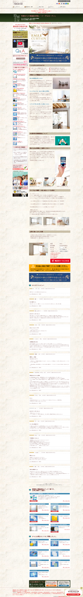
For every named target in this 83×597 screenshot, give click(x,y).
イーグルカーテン (53, 592)
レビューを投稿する (53, 257)
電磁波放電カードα (20, 592)
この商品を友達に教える (54, 254)
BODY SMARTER (60, 592)
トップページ (17, 6)
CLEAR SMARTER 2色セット (57, 593)
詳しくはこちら (67, 529)
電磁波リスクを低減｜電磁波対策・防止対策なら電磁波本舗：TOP (40, 23)
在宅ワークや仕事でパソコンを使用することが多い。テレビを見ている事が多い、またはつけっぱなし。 (20, 153)
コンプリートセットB (23, 593)
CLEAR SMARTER (34, 592)
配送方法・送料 (29, 6)
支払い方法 (41, 6)
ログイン (51, 6)
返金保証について (15, 591)
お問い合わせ (62, 6)
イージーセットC (30, 593)
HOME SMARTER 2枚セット (47, 593)
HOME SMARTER (27, 592)
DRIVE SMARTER (47, 592)
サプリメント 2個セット (20, 594)
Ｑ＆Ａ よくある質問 (23, 591)
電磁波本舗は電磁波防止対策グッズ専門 (64, 596)
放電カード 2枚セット (37, 593)
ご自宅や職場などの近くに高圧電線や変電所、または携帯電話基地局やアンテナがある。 (20, 161)
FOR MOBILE (40, 592)
